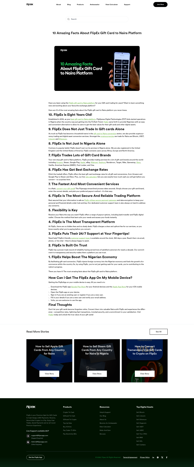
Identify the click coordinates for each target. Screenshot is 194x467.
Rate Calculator (112, 4)
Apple (82, 162)
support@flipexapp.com (39, 435)
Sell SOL (139, 441)
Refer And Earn (105, 430)
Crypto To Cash (68, 412)
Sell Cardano (141, 445)
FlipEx (106, 122)
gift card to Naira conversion (105, 134)
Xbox (138, 162)
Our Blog (103, 416)
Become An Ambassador (108, 423)
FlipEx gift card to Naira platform (82, 103)
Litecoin (51, 139)
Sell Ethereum (141, 419)
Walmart (94, 162)
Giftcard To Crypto (69, 419)
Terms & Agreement (130, 457)
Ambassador (94, 4)
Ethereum (63, 139)
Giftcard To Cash (69, 416)
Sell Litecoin (140, 416)
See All (158, 332)
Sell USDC (140, 430)
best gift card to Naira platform (83, 119)
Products (80, 4)
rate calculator (91, 177)
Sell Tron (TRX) (141, 434)
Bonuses (103, 434)
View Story (49, 374)
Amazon (59, 162)
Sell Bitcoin (140, 412)
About (58, 4)
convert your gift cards (66, 189)
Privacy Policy (145, 457)
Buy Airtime (67, 427)
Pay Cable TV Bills (69, 430)
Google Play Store (78, 287)
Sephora (102, 162)
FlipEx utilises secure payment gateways (100, 200)
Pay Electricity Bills (70, 434)
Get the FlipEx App (35, 457)
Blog (69, 4)
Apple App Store (119, 287)
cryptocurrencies (107, 136)
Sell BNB (139, 437)
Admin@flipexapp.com (39, 442)
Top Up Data (67, 423)
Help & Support (105, 412)
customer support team (80, 238)
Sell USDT (139, 427)
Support (127, 4)
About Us (103, 419)
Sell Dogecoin (141, 423)
